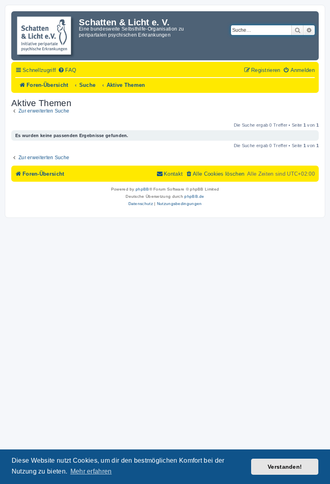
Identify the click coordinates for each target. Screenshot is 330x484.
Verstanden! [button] (285, 466)
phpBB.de (194, 196)
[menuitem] (67, 70)
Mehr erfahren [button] (91, 471)
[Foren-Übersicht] (46, 35)
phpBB (142, 189)
